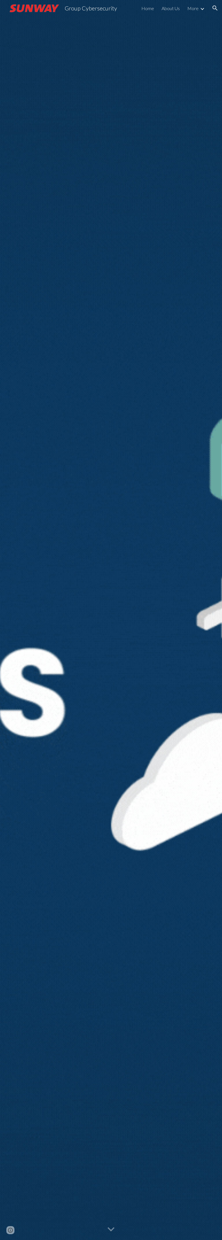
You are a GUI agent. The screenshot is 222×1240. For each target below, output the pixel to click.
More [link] (193, 8)
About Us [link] (171, 8)
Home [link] (147, 8)
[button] (215, 8)
